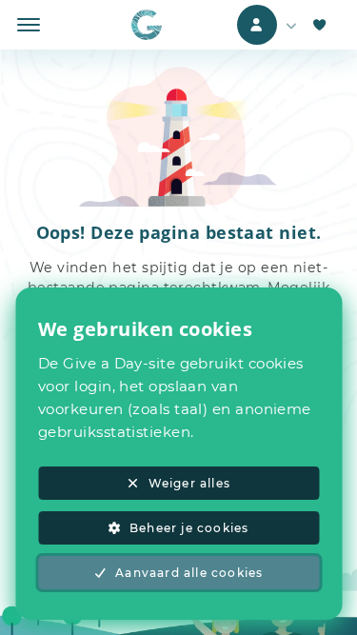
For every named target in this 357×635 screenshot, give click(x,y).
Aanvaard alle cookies (189, 573)
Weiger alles (189, 483)
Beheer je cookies (188, 528)
